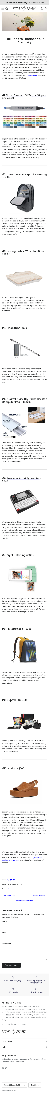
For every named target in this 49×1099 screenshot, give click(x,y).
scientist (31, 1012)
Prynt (10, 555)
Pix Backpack (15, 629)
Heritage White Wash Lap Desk (25, 251)
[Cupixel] (24, 736)
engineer (17, 1012)
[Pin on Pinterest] (14, 880)
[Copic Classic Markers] (24, 134)
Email (4, 932)
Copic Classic (14, 95)
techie (8, 1014)
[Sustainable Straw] (24, 364)
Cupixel (11, 700)
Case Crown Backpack (20, 174)
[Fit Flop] (24, 805)
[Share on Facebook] (11, 880)
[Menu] (2, 8)
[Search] (7, 8)
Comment (6, 944)
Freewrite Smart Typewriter (23, 478)
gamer (24, 1012)
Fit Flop (11, 768)
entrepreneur (41, 1012)
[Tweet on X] (8, 880)
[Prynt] (24, 594)
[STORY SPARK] (24, 8)
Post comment (11, 965)
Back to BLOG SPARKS (24, 900)
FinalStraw (13, 328)
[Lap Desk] (24, 293)
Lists (9, 889)
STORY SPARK (32, 75)
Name (4, 921)
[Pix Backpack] (24, 665)
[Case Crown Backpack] (24, 214)
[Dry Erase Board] (24, 438)
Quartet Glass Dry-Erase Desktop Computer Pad (24, 400)
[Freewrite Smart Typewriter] (24, 518)
